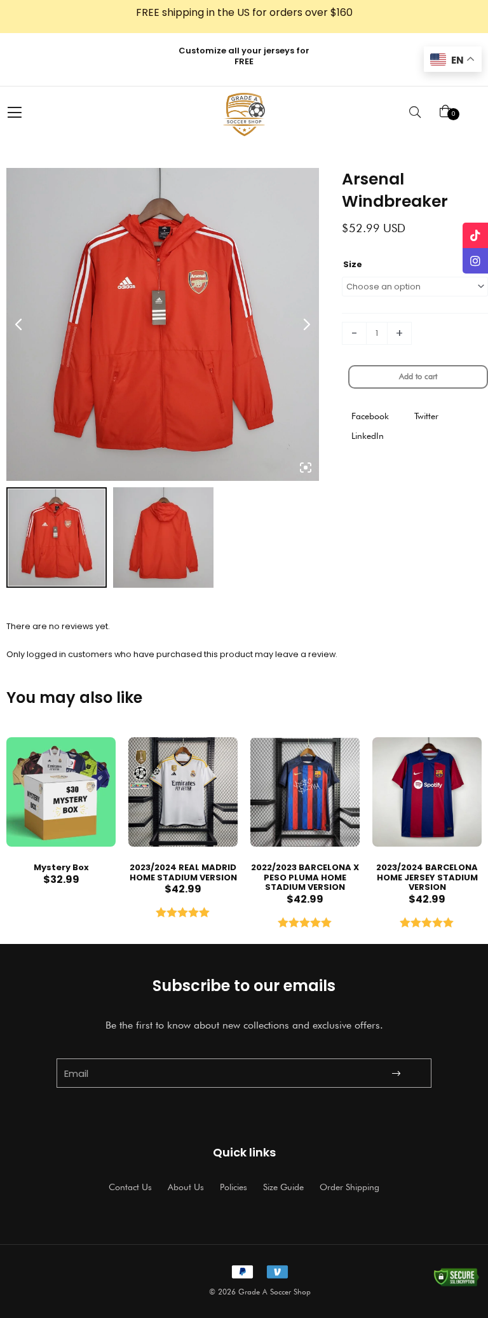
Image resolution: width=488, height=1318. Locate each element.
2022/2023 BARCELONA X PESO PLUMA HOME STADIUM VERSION (305, 877)
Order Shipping (349, 1187)
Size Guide (283, 1187)
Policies (233, 1187)
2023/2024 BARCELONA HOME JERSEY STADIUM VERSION (427, 877)
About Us (186, 1187)
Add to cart (418, 376)
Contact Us (130, 1187)
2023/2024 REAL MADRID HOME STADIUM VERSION (183, 872)
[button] (370, 416)
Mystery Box (61, 867)
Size (352, 264)
